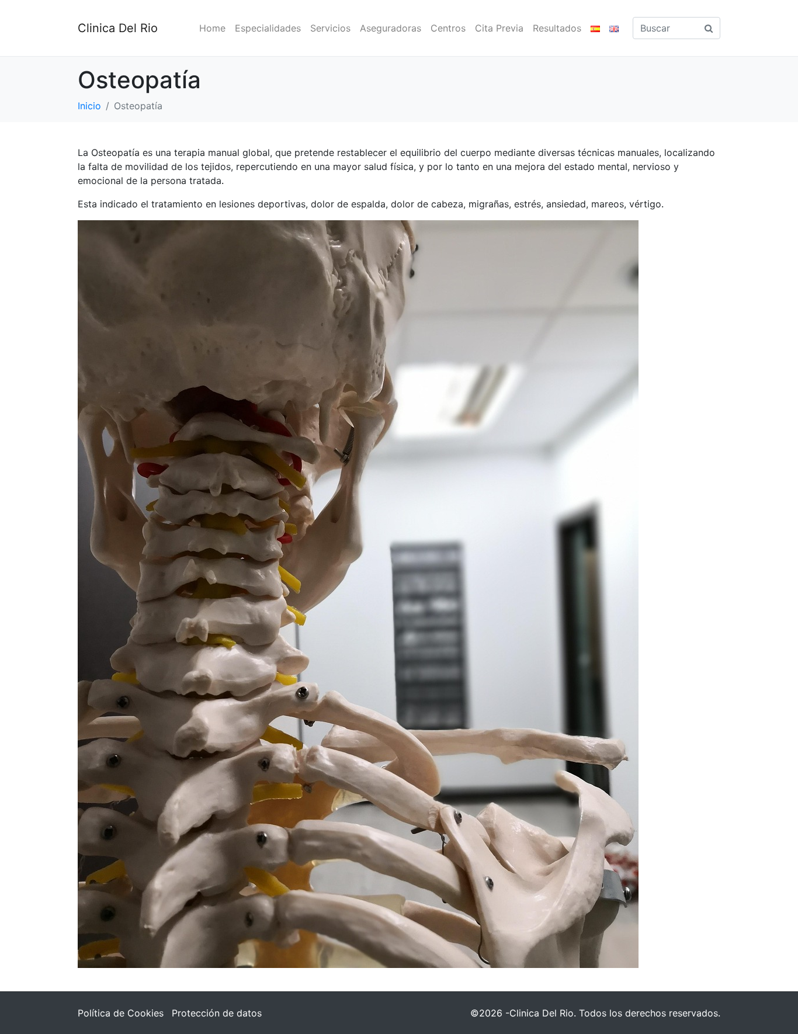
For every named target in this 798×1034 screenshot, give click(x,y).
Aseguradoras (390, 28)
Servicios (330, 28)
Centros (448, 28)
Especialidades (268, 28)
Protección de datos (217, 1013)
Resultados (557, 28)
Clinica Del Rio (118, 28)
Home (212, 28)
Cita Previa (499, 28)
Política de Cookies (121, 1013)
